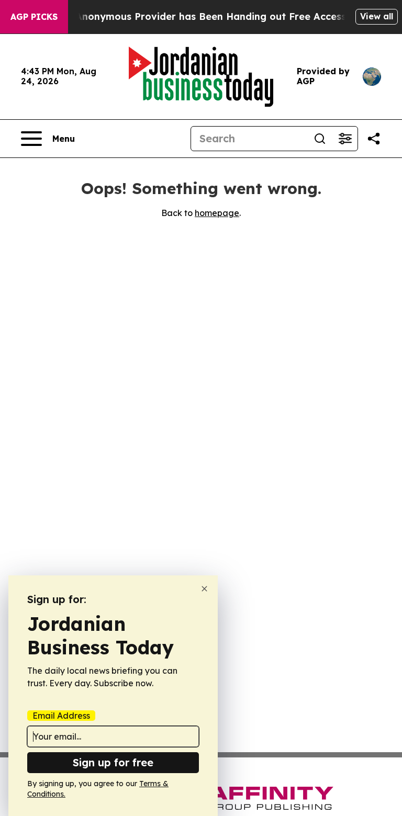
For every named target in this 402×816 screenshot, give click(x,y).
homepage (217, 213)
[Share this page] (373, 138)
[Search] (319, 139)
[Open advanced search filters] (345, 139)
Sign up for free (113, 762)
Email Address (61, 715)
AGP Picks (34, 17)
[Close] (204, 589)
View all (376, 16)
